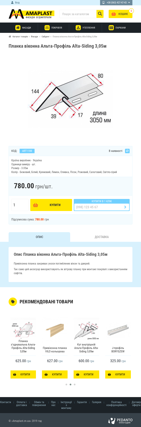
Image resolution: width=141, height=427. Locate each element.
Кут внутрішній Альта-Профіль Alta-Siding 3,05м (86, 348)
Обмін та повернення (39, 404)
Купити (55, 205)
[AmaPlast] (31, 13)
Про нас (53, 404)
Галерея (96, 402)
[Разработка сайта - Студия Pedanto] (120, 421)
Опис (39, 237)
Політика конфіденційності (116, 404)
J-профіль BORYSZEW (117, 349)
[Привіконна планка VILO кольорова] (55, 330)
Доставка (102, 237)
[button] (66, 384)
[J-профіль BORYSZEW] (118, 330)
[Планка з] (23, 330)
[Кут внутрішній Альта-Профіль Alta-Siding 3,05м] (86, 330)
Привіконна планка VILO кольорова (55, 349)
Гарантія (82, 402)
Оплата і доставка (21, 404)
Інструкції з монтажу (66, 405)
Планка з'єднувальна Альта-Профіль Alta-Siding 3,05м (23, 346)
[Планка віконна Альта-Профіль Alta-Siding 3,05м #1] (70, 98)
